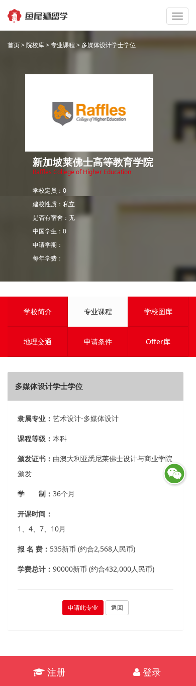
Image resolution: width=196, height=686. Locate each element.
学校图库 (158, 311)
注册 (55, 672)
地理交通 (38, 341)
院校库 (35, 45)
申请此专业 (83, 607)
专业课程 (63, 45)
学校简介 (38, 311)
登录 (150, 672)
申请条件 (98, 341)
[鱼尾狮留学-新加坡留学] (37, 12)
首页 (14, 45)
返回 (117, 607)
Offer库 (158, 341)
